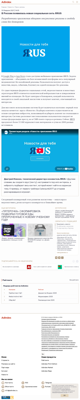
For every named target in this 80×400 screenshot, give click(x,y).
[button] (77, 261)
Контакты (9, 383)
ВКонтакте (9, 387)
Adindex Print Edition (49, 364)
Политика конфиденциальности (50, 333)
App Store (20, 76)
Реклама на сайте (8, 364)
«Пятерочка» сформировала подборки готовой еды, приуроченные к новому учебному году (25, 215)
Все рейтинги (74, 280)
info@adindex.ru (11, 390)
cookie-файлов (65, 389)
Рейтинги (45, 360)
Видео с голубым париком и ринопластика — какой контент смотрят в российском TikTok (65, 216)
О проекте (5, 360)
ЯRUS (72, 119)
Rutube (48, 387)
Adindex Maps (46, 371)
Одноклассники (31, 387)
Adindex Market (47, 367)
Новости (11, 7)
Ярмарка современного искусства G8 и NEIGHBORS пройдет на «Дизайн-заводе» (40, 240)
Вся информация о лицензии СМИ (51, 331)
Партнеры (5, 367)
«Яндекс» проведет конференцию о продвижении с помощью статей (12, 239)
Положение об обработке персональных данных (55, 336)
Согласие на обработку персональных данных (54, 338)
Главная (4, 7)
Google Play (8, 76)
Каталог (4, 371)
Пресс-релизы (20, 7)
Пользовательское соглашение (50, 334)
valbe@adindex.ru (62, 252)
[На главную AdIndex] (20, 317)
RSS (26, 383)
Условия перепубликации (48, 319)
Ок (65, 395)
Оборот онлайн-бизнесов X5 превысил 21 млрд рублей (64, 211)
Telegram (48, 383)
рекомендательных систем (59, 392)
